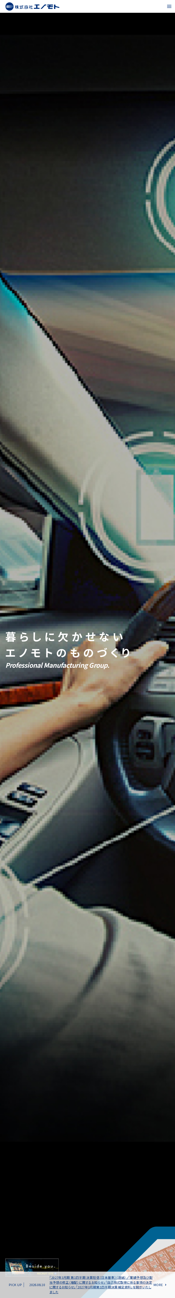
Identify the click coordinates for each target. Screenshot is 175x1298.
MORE (158, 1284)
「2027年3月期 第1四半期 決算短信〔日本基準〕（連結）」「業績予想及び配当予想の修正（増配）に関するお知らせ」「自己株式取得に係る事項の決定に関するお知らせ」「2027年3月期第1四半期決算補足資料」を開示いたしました (101, 1284)
